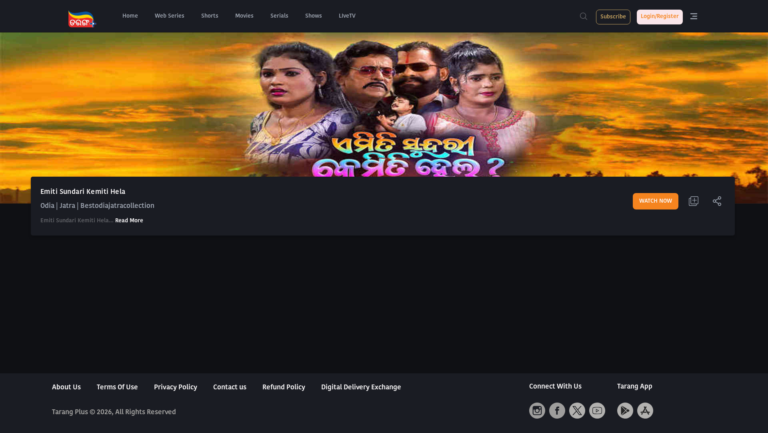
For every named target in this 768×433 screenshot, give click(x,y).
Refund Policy (283, 387)
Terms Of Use (117, 387)
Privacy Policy (175, 387)
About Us (66, 387)
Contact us (229, 387)
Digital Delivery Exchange (361, 387)
